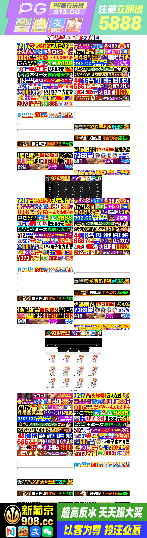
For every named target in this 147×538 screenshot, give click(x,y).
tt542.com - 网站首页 (55, 42)
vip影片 (62, 350)
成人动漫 (97, 182)
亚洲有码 (81, 182)
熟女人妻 (65, 194)
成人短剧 (73, 196)
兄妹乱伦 (65, 196)
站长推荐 (49, 187)
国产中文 (57, 196)
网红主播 (65, 182)
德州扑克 (73, 189)
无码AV (49, 191)
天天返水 (97, 189)
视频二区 (49, 184)
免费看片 (49, 196)
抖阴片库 (49, 194)
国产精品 (57, 182)
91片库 (81, 191)
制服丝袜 (89, 184)
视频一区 (49, 182)
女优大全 (89, 191)
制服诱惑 (97, 194)
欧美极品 (89, 182)
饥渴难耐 (65, 187)
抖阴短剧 (89, 196)
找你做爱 (73, 187)
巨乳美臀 (73, 184)
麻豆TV (65, 191)
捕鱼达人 (57, 189)
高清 (91, 345)
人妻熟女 (81, 184)
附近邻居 (57, 187)
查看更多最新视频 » (73, 390)
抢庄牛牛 (65, 189)
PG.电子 (84, 350)
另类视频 (97, 184)
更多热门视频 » (98, 353)
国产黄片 (57, 194)
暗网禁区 (81, 194)
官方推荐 (49, 189)
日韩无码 (97, 196)
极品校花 (81, 196)
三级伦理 (57, 184)
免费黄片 (73, 194)
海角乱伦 (89, 194)
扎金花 (89, 189)
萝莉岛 (97, 191)
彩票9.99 (81, 189)
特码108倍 (73, 350)
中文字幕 (65, 184)
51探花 (73, 191)
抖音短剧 (57, 191)
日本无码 (73, 182)
